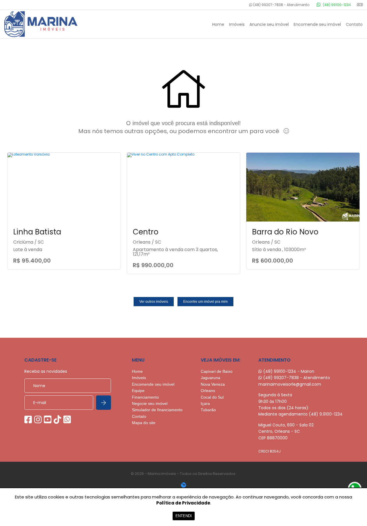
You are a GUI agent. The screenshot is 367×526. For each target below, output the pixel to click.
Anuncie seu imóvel (269, 24)
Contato (354, 24)
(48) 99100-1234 (336, 5)
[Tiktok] (57, 419)
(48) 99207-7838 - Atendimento (280, 5)
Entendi (183, 516)
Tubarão (208, 409)
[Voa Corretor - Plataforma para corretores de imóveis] (183, 485)
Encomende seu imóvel (317, 24)
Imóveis (237, 24)
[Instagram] (38, 419)
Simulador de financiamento (157, 409)
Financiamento (145, 397)
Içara (205, 403)
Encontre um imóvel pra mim (205, 302)
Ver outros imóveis (153, 302)
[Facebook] (28, 419)
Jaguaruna (210, 377)
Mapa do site (143, 422)
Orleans (208, 390)
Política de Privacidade (183, 503)
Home (218, 24)
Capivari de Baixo (217, 371)
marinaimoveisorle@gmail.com (289, 384)
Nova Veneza (213, 384)
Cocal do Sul (212, 397)
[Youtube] (47, 419)
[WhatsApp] (67, 419)
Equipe (138, 390)
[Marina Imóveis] (47, 24)
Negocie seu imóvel (149, 403)
